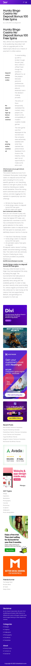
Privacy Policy (8, 648)
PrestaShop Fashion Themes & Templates (15, 432)
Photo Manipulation (8, 512)
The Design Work (7, 582)
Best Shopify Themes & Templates (12, 427)
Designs (6, 627)
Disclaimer (7, 653)
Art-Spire (5, 587)
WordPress (7, 637)
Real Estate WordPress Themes (12, 441)
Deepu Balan (6, 589)
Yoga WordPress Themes (10, 437)
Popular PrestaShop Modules (11, 430)
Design (5, 493)
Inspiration (6, 496)
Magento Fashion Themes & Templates (14, 439)
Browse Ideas (7, 584)
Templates (7, 640)
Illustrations (6, 498)
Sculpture (5, 508)
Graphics (6, 629)
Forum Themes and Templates (12, 434)
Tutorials (5, 503)
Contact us (7, 651)
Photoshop (6, 505)
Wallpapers (6, 510)
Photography (7, 500)
